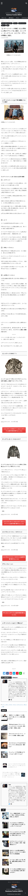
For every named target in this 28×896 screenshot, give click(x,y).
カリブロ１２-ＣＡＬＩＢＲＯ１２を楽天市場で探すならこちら (14, 558)
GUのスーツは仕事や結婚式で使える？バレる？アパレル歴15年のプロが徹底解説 (17, 852)
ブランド (17, 17)
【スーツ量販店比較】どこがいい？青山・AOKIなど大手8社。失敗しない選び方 (17, 815)
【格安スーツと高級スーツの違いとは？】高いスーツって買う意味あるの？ (16, 717)
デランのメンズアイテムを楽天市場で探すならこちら (14, 613)
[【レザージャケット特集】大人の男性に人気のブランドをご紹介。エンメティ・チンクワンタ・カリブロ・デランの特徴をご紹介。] (14, 673)
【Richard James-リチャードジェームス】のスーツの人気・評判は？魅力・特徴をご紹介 (16, 726)
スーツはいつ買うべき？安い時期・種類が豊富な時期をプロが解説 (17, 861)
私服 (3, 706)
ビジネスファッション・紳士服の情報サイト (14, 889)
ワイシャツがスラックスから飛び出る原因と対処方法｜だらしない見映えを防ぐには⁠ (17, 833)
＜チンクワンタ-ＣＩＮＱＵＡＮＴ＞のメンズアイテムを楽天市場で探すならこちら (14, 522)
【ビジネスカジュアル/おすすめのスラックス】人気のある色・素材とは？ (17, 744)
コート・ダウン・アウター (7, 704)
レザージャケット (20, 704)
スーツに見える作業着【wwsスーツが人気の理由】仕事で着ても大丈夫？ (18, 870)
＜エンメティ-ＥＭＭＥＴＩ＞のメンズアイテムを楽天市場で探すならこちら (14, 430)
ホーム (9, 882)
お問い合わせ (11, 17)
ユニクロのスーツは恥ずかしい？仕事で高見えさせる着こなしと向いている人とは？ (17, 824)
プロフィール (3, 17)
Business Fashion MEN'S (14, 15)
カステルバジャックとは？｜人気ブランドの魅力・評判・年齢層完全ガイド (17, 843)
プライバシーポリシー (16, 882)
